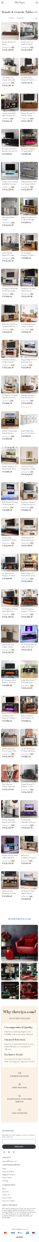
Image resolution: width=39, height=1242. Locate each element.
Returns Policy (7, 1178)
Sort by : (12, 18)
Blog (3, 1189)
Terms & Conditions (8, 1201)
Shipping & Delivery (8, 1175)
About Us (5, 1192)
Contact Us (6, 1195)
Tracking (5, 1181)
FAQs (4, 1168)
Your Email (8, 1141)
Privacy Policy (7, 1198)
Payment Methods (8, 1172)
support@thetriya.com (9, 1161)
